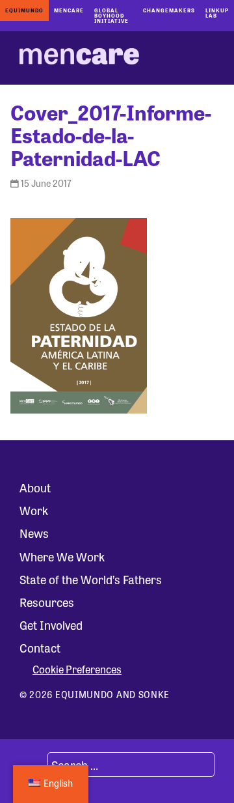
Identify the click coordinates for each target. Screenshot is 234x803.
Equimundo (24, 10)
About (35, 487)
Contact (40, 647)
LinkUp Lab (217, 13)
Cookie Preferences (77, 669)
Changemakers (169, 10)
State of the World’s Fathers (91, 579)
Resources (47, 601)
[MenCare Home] (79, 58)
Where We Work (62, 556)
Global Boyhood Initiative (111, 15)
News (34, 532)
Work (34, 509)
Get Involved (51, 624)
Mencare (69, 10)
